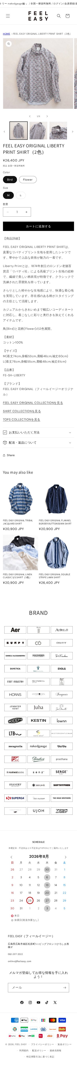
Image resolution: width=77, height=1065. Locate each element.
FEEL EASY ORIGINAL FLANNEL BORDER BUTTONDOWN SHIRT (55, 522)
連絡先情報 (55, 1050)
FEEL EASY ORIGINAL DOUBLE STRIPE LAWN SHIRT (54, 576)
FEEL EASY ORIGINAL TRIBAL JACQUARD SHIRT (18, 522)
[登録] (64, 987)
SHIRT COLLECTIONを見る (22, 411)
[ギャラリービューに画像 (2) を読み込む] (38, 131)
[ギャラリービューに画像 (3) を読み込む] (58, 131)
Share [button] (11, 455)
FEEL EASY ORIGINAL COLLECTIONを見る (33, 403)
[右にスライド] (47, 116)
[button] (8, 16)
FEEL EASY (20, 1044)
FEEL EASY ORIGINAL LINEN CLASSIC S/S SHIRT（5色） (17, 576)
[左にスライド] (29, 116)
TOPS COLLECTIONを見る (21, 420)
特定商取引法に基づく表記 (40, 1056)
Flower (28, 179)
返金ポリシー (64, 1044)
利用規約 (24, 1050)
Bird (10, 179)
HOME (6, 33)
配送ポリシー (39, 1050)
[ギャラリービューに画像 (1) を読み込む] (18, 131)
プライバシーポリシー (42, 1044)
